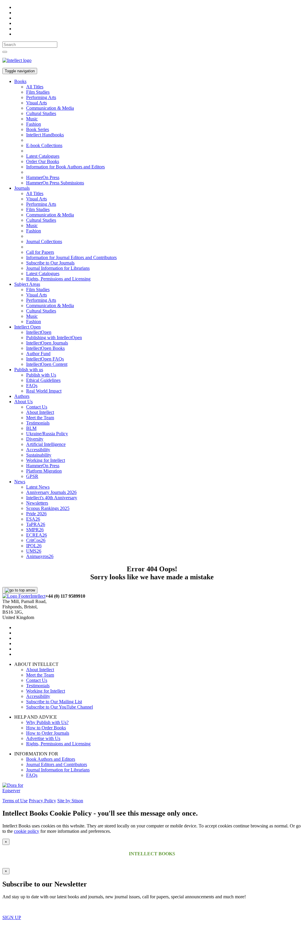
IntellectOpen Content (46, 364)
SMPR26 (35, 529)
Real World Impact (43, 390)
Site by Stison (70, 800)
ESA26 (33, 518)
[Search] (4, 52)
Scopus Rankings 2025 (47, 508)
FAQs (31, 385)
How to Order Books (46, 727)
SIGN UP (11, 917)
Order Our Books (42, 161)
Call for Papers (40, 252)
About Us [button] (23, 401)
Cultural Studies (41, 113)
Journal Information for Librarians (58, 268)
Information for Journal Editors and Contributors (71, 257)
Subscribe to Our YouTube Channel (59, 706)
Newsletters (37, 502)
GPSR (32, 476)
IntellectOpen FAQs (45, 358)
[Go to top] (19, 590)
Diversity (34, 438)
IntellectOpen (38, 332)
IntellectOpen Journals (47, 342)
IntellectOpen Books (45, 348)
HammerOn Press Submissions (55, 182)
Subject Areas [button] (27, 284)
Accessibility (38, 449)
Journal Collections (44, 241)
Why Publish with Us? (47, 722)
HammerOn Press (42, 177)
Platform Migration (44, 470)
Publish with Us (41, 374)
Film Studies (38, 92)
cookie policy (26, 831)
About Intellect (40, 412)
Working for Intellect (45, 460)
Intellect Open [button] (27, 326)
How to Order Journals (47, 733)
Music (32, 118)
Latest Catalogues (42, 156)
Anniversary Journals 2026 (51, 492)
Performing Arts (41, 97)
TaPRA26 (35, 524)
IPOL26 (34, 545)
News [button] (19, 481)
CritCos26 (35, 540)
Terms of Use (15, 800)
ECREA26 (36, 535)
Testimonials (38, 422)
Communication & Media (50, 108)
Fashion (33, 124)
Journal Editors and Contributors (56, 764)
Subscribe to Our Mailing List (54, 701)
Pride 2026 (36, 513)
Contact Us (36, 406)
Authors (21, 396)
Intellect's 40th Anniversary (51, 497)
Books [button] (20, 81)
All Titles (34, 86)
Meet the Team (40, 417)
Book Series (37, 129)
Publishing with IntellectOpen (54, 337)
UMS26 (33, 551)
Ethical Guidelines (43, 380)
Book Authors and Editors (50, 759)
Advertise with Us (43, 738)
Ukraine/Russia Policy (47, 433)
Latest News (38, 486)
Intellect (38, 596)
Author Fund (38, 353)
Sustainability (38, 454)
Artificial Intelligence (46, 444)
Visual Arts (36, 102)
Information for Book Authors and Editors (65, 166)
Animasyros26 (39, 556)
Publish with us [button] (28, 369)
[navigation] (29, 45)
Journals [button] (22, 188)
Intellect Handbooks (45, 134)
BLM (31, 428)
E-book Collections (44, 145)
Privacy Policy (42, 800)
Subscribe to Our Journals (50, 262)
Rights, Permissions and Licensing (58, 278)
